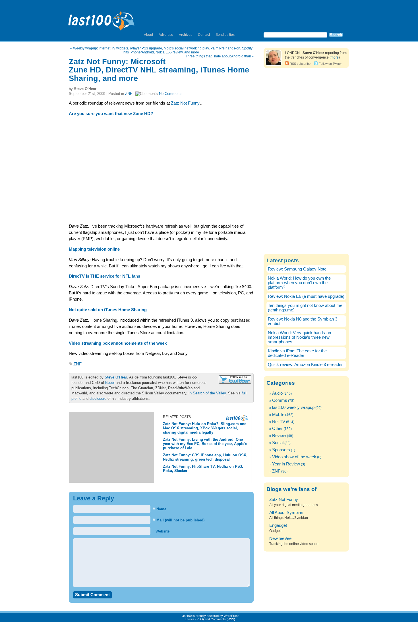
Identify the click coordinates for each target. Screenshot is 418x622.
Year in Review (286, 464)
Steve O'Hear (116, 377)
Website (161, 531)
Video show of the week (294, 457)
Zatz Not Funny (185, 103)
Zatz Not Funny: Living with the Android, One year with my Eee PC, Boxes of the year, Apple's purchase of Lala (205, 443)
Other (277, 428)
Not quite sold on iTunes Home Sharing (108, 309)
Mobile (278, 414)
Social (278, 442)
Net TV (278, 421)
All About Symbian (286, 512)
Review (279, 435)
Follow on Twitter (330, 63)
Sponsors (281, 450)
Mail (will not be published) (178, 520)
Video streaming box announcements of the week (118, 343)
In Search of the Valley (207, 393)
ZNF (128, 93)
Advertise (166, 35)
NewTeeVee (280, 538)
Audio (277, 393)
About (148, 35)
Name (159, 509)
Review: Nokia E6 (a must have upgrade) (306, 296)
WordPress (231, 615)
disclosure (98, 398)
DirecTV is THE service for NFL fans (104, 276)
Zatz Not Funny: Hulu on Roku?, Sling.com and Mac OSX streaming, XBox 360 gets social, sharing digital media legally (205, 428)
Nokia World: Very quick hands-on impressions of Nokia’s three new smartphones (299, 337)
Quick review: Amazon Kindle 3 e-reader (305, 364)
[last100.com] (101, 18)
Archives (185, 35)
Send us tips (225, 35)
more (335, 57)
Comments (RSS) (223, 619)
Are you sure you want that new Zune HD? (111, 113)
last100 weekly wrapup (293, 407)
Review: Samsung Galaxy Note (297, 269)
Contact (204, 35)
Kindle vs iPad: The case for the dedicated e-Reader (297, 353)
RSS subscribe (300, 63)
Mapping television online (94, 249)
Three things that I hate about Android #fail (218, 56)
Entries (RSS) (194, 619)
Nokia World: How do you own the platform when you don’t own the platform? (299, 283)
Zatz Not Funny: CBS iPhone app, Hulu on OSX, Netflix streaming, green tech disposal (205, 457)
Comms (279, 400)
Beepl (110, 382)
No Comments (171, 93)
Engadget (278, 525)
